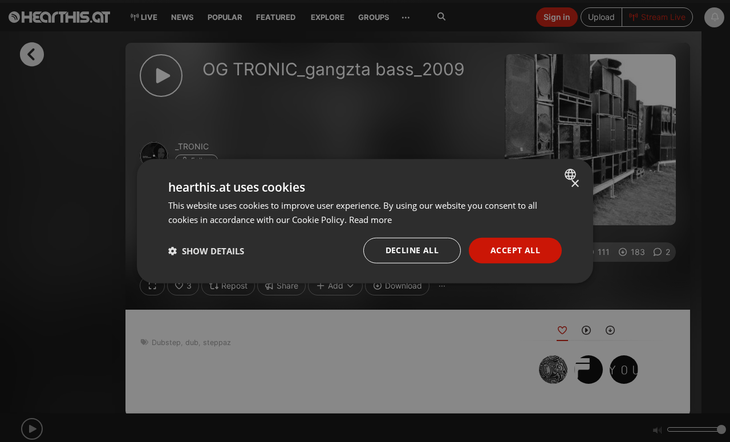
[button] (206, 250)
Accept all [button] (515, 250)
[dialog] (365, 221)
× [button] (574, 183)
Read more (370, 219)
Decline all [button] (412, 250)
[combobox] (572, 174)
